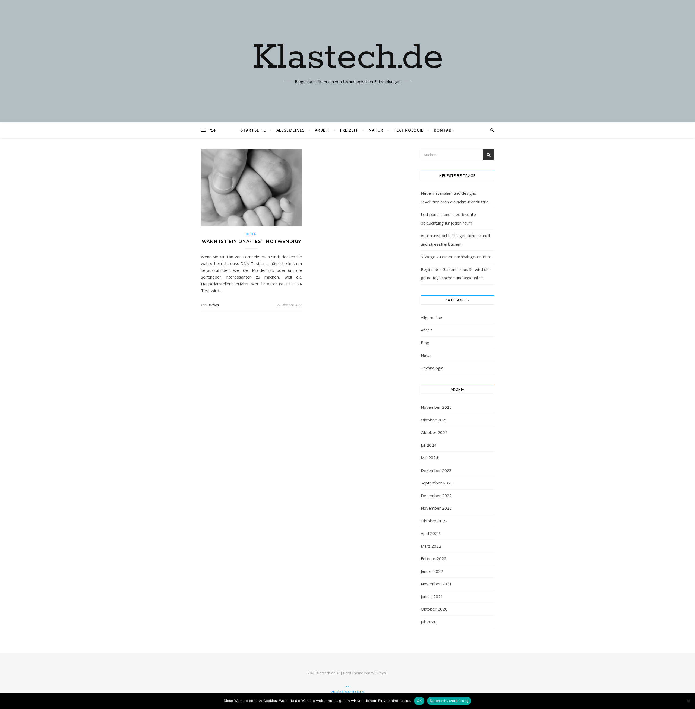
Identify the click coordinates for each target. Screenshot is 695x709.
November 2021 (436, 583)
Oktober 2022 (434, 520)
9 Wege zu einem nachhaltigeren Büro (456, 256)
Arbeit (322, 130)
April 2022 (430, 533)
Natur (376, 130)
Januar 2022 (432, 571)
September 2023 (437, 483)
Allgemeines (290, 130)
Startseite (253, 130)
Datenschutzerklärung (449, 700)
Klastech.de (347, 57)
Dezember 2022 (436, 495)
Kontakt (444, 130)
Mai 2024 (429, 457)
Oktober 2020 (434, 609)
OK (419, 700)
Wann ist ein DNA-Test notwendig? (251, 241)
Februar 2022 (433, 558)
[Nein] (688, 701)
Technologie (409, 130)
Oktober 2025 (434, 420)
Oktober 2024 (434, 432)
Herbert (213, 304)
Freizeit (349, 130)
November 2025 (436, 407)
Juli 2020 (429, 621)
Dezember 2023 (436, 470)
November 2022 (436, 508)
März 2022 (431, 546)
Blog (251, 234)
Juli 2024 (429, 445)
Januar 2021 (432, 596)
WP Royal (379, 672)
